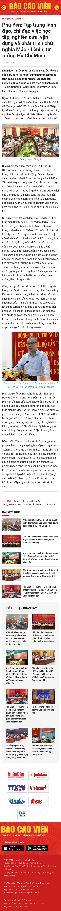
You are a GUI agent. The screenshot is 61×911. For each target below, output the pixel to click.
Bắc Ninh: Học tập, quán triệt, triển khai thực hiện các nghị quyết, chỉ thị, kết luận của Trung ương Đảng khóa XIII (40, 573)
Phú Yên (16, 501)
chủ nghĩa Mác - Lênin (11, 504)
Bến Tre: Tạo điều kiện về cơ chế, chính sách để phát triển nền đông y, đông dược (43, 750)
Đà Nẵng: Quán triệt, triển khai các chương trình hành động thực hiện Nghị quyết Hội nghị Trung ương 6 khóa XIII (17, 752)
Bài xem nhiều (12, 512)
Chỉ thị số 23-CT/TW (31, 501)
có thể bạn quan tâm (21, 608)
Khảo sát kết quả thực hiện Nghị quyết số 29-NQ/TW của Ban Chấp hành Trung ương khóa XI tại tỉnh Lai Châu (40, 523)
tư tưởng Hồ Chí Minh (33, 504)
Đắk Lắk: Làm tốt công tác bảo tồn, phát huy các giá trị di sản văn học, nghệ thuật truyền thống (40, 540)
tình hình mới (50, 504)
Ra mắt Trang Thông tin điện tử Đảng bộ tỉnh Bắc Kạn (43, 710)
